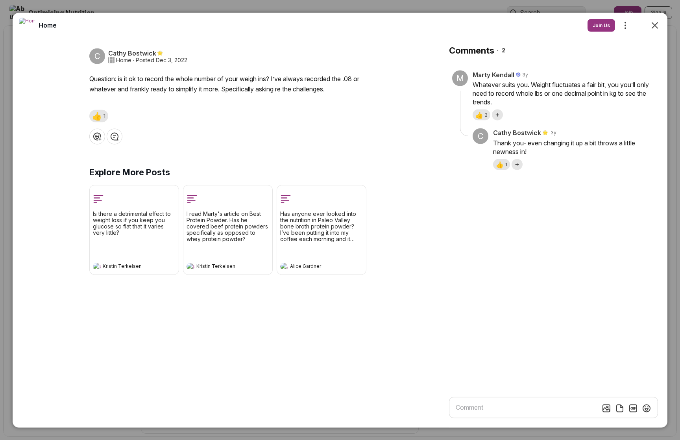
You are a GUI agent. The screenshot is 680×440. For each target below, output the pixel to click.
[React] (97, 136)
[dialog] (340, 220)
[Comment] (114, 136)
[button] (98, 116)
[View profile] (97, 266)
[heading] (126, 267)
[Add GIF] (633, 408)
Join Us (601, 25)
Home (123, 60)
